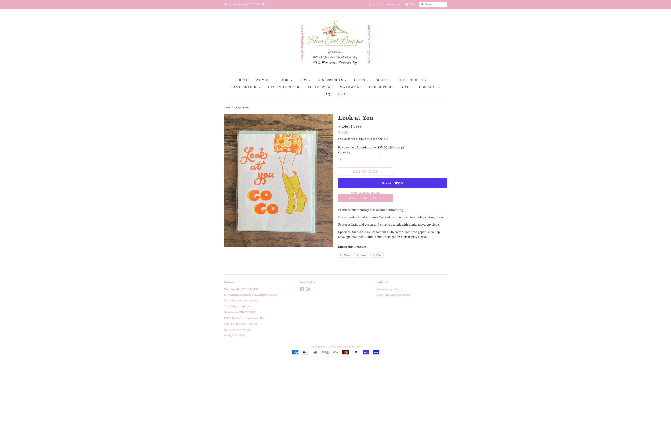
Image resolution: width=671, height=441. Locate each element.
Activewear (320, 87)
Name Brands (244, 87)
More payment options (365, 192)
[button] (392, 138)
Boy (304, 79)
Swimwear (351, 87)
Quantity (344, 152)
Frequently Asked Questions (393, 295)
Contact (428, 87)
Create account (390, 4)
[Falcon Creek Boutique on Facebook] (263, 4)
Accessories (331, 79)
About (344, 94)
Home (242, 79)
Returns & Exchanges (389, 289)
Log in (371, 4)
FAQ (326, 94)
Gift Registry (413, 79)
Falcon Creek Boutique (346, 346)
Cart (412, 4)
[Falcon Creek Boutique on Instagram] (266, 4)
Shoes (382, 79)
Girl (285, 79)
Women (263, 79)
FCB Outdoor (382, 87)
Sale (407, 87)
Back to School (284, 87)
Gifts (360, 79)
